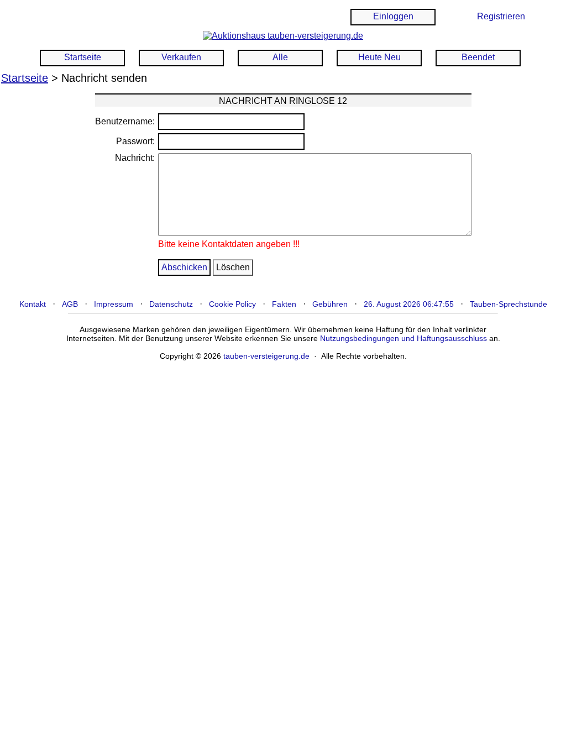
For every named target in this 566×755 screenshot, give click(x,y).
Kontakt (32, 304)
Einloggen (393, 16)
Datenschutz (171, 304)
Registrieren (501, 16)
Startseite (82, 57)
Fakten (284, 304)
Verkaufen (181, 57)
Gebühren (330, 304)
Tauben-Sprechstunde (508, 304)
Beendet (478, 57)
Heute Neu (379, 57)
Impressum (113, 304)
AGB (70, 304)
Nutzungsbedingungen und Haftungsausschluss (403, 338)
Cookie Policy (232, 304)
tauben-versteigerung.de (266, 356)
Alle (280, 57)
